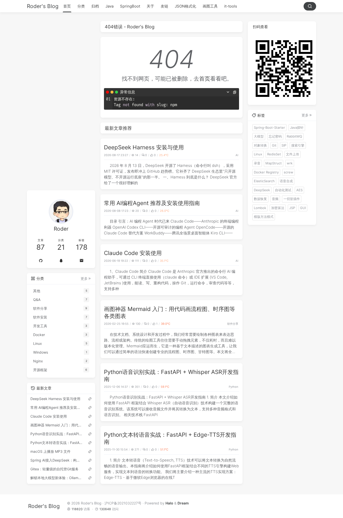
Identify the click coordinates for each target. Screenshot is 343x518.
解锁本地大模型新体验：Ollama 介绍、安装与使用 (56, 478)
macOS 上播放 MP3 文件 (50, 451)
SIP (283, 145)
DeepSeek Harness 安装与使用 (144, 147)
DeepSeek (262, 190)
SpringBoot (130, 6)
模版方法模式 (263, 217)
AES (299, 190)
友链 (164, 6)
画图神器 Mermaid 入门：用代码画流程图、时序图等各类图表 (56, 425)
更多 (84, 279)
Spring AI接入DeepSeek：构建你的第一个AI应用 (56, 460)
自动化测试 (283, 190)
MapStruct (273, 163)
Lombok (260, 208)
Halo (169, 503)
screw (288, 172)
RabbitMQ (294, 136)
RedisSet (274, 154)
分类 (81, 6)
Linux (258, 154)
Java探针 (297, 127)
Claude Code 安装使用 (133, 252)
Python (233, 386)
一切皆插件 (291, 199)
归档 (95, 6)
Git (274, 145)
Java (109, 6)
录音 (257, 163)
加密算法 (277, 208)
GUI (303, 208)
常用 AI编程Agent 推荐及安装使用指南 (152, 203)
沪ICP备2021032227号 (122, 503)
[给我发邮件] (81, 261)
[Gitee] (40, 261)
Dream (183, 503)
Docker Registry (266, 172)
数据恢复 (260, 199)
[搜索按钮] (310, 6)
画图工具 (210, 6)
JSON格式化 (185, 6)
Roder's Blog (43, 6)
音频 (275, 199)
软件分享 (232, 324)
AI (237, 155)
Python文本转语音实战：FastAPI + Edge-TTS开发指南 (56, 442)
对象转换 (260, 145)
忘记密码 (275, 136)
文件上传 (292, 154)
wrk (290, 163)
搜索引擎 (297, 145)
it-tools (230, 6)
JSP (292, 208)
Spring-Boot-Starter (269, 127)
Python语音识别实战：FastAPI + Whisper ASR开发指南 (56, 434)
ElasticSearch (264, 181)
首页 (67, 6)
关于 (150, 6)
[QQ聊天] (61, 261)
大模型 (259, 136)
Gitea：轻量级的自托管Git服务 (54, 469)
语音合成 (286, 181)
